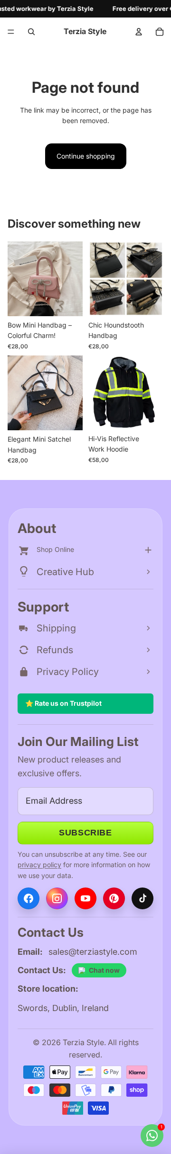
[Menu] (11, 32)
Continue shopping (86, 156)
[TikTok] (142, 898)
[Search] (31, 31)
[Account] (138, 31)
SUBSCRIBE (85, 832)
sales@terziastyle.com (92, 952)
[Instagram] (57, 898)
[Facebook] (28, 898)
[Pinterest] (114, 898)
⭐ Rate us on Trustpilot (63, 703)
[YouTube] (85, 898)
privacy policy (39, 865)
